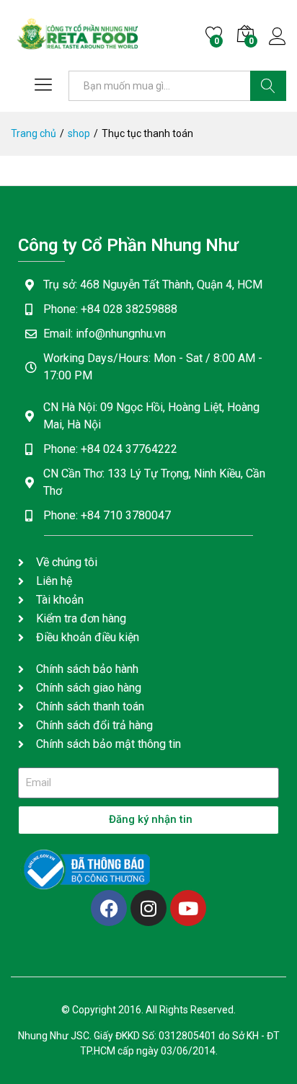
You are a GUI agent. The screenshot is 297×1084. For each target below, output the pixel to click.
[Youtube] (188, 908)
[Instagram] (148, 908)
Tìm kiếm (268, 86)
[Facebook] (109, 908)
